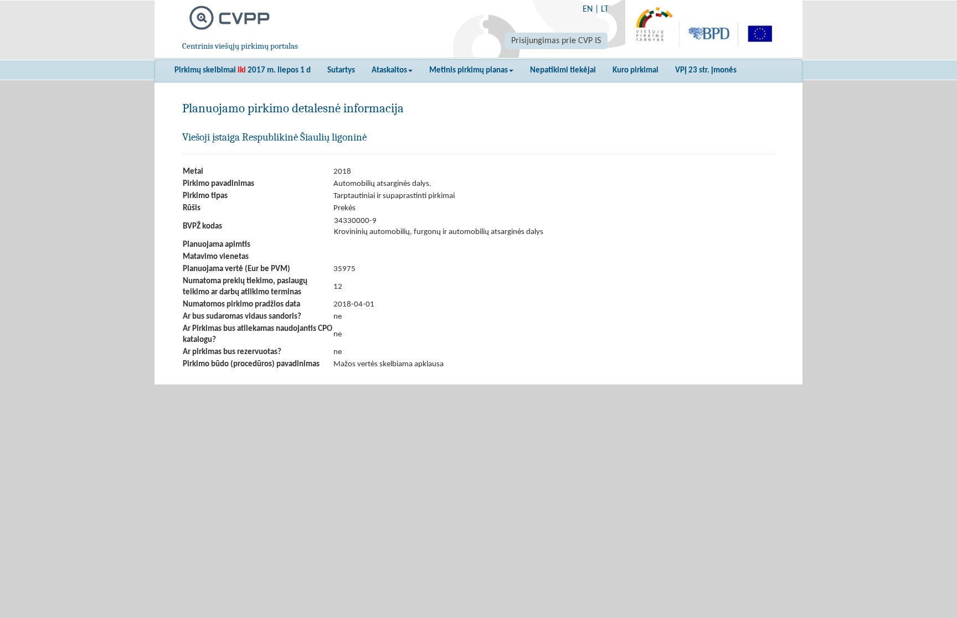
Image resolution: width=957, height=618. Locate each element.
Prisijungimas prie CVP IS (556, 41)
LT (605, 9)
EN (588, 9)
